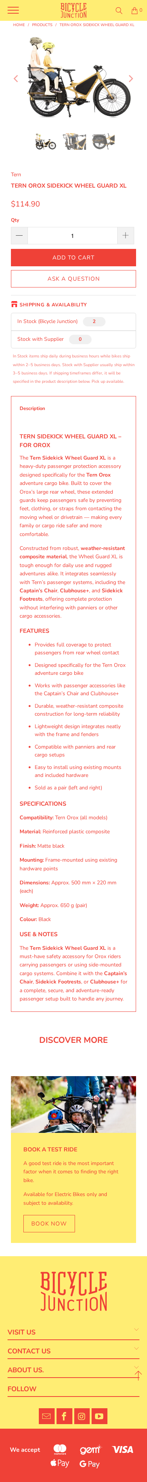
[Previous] (17, 78)
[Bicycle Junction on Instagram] (82, 1416)
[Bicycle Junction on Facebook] (64, 1416)
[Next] (130, 78)
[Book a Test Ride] (73, 1104)
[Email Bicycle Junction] (47, 1416)
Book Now (49, 1223)
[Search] (119, 10)
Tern (16, 174)
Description (32, 408)
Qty (15, 220)
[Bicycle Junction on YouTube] (99, 1416)
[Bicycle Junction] (73, 10)
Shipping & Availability (53, 304)
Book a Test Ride (50, 1149)
